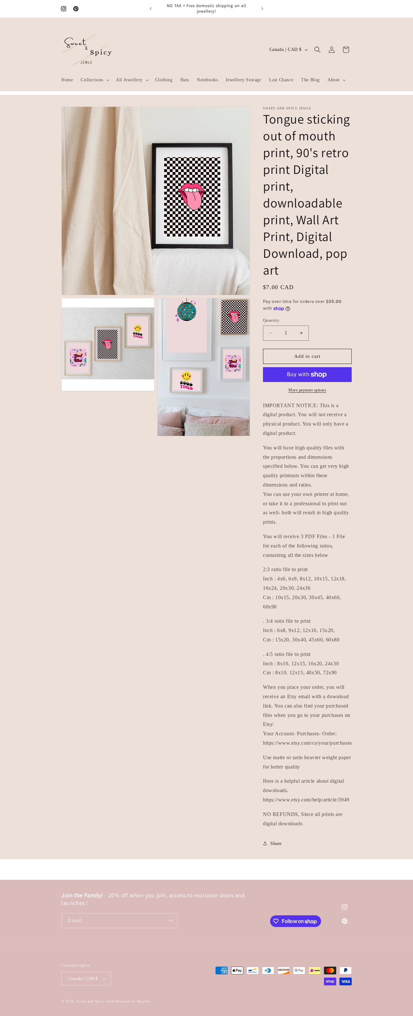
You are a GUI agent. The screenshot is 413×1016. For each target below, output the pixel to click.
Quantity (271, 320)
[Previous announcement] (151, 9)
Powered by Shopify (133, 1001)
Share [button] (276, 843)
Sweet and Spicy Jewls (96, 1001)
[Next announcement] (262, 9)
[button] (94, 80)
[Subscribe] (170, 920)
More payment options (307, 390)
